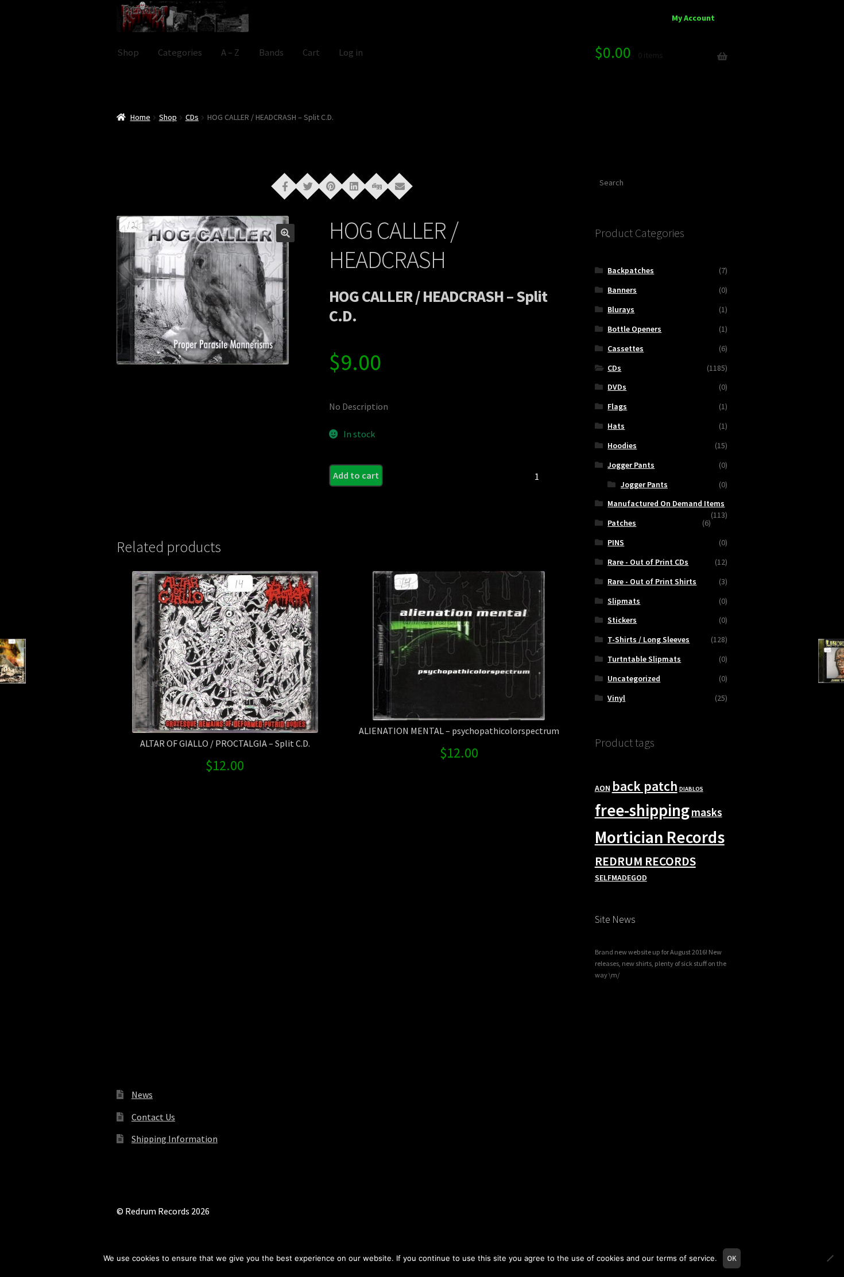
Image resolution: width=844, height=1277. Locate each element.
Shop (128, 52)
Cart (311, 52)
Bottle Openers (634, 329)
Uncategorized (633, 678)
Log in (351, 52)
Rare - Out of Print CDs (647, 562)
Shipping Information (174, 1138)
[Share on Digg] (376, 185)
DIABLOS (691, 789)
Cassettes (625, 348)
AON (602, 788)
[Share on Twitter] (307, 185)
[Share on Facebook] (284, 185)
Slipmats (623, 601)
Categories (180, 52)
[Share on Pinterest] (330, 185)
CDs (192, 117)
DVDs (616, 387)
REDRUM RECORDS (645, 861)
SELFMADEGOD (621, 877)
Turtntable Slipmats (644, 659)
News (142, 1094)
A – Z (230, 52)
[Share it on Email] (399, 185)
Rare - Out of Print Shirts (651, 581)
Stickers (622, 620)
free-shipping (642, 810)
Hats (616, 426)
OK (732, 1258)
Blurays (620, 309)
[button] (285, 233)
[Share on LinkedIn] (353, 185)
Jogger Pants (631, 465)
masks (706, 812)
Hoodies (622, 445)
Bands (271, 52)
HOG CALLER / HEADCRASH (393, 244)
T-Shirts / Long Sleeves (648, 639)
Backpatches (630, 270)
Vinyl (616, 698)
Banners (622, 290)
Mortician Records (660, 837)
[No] (829, 1258)
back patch (644, 786)
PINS (615, 542)
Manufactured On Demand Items (666, 503)
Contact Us (153, 1117)
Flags (617, 406)
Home (140, 117)
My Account (693, 18)
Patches (621, 523)
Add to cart (356, 475)
